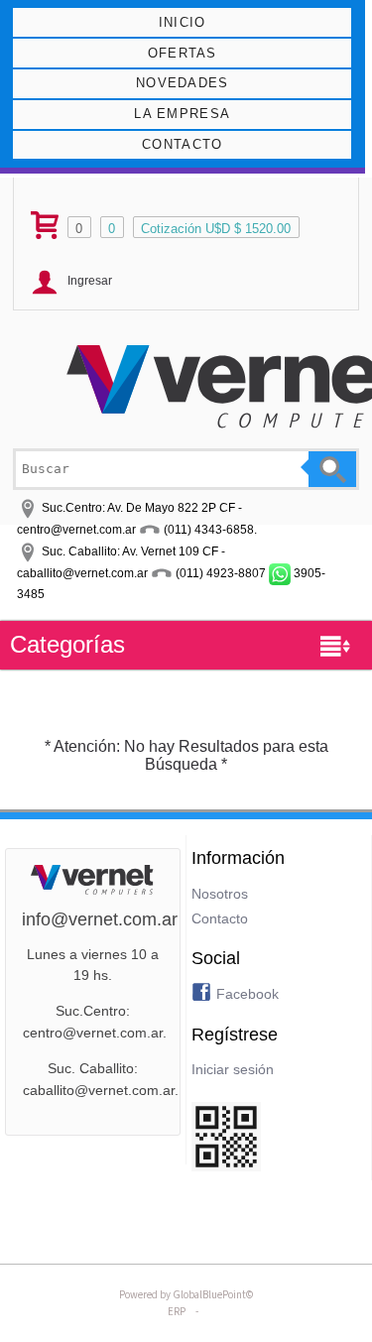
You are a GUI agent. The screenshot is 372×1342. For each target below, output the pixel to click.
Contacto (219, 918)
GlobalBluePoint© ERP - (186, 1302)
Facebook (247, 994)
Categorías (67, 644)
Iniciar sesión (232, 1069)
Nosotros (219, 894)
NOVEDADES (182, 82)
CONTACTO (182, 144)
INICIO (182, 22)
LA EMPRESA (182, 113)
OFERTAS (182, 53)
